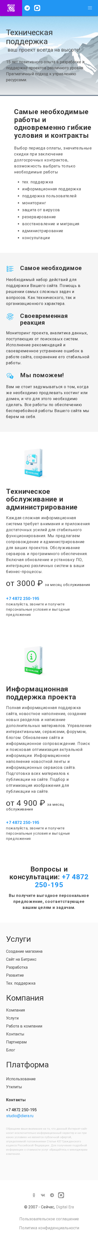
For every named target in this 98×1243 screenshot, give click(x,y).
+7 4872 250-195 (62, 881)
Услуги (12, 1018)
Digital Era (65, 1207)
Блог (10, 1050)
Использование (21, 1079)
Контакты (15, 1034)
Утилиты (14, 1087)
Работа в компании (24, 1026)
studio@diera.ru (19, 1115)
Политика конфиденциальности (49, 1228)
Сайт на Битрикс (21, 959)
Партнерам (16, 1042)
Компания (15, 1010)
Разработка (17, 967)
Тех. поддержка (20, 983)
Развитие (15, 975)
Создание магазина (24, 951)
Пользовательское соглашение (49, 1219)
